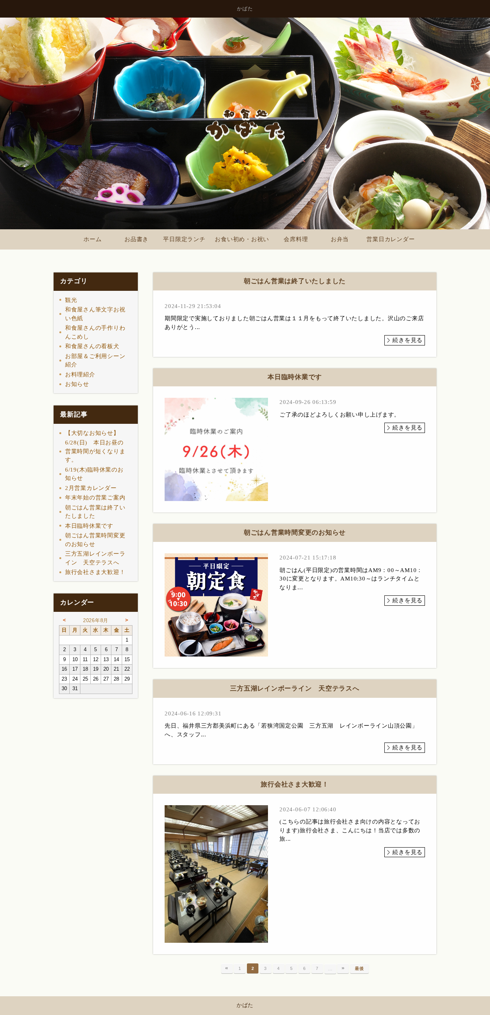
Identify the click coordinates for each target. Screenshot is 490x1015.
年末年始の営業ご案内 (95, 498)
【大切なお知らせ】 (92, 433)
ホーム (92, 239)
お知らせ (77, 384)
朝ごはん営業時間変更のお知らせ (95, 539)
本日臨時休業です (89, 526)
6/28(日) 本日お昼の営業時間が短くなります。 (95, 451)
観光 (71, 300)
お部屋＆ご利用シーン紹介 (95, 360)
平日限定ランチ (184, 239)
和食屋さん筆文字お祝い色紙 (95, 313)
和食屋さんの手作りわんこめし (95, 332)
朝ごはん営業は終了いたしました (95, 511)
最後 (359, 968)
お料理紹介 (80, 374)
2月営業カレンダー (91, 488)
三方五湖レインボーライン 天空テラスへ (95, 558)
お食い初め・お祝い (242, 239)
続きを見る (407, 340)
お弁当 (340, 239)
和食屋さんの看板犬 (92, 346)
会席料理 (296, 239)
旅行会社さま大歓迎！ (95, 572)
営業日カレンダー (390, 239)
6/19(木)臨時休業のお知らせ (94, 474)
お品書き (136, 239)
